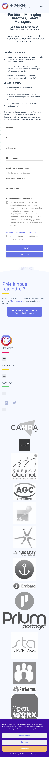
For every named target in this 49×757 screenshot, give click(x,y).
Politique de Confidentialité (29, 754)
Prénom (9, 128)
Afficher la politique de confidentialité (22, 232)
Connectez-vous (18, 301)
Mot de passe (13, 158)
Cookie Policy (14, 754)
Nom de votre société (15, 178)
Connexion (24, 255)
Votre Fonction (12, 188)
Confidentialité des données (19, 199)
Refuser (24, 742)
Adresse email (12, 148)
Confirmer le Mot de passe (18, 168)
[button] (4, 359)
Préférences (24, 735)
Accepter (25, 749)
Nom (8, 138)
